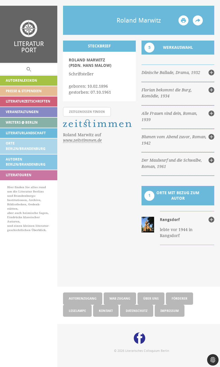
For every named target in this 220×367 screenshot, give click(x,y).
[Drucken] (183, 20)
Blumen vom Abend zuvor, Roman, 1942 (174, 140)
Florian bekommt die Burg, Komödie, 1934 (167, 93)
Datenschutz (137, 310)
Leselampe (77, 310)
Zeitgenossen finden (87, 111)
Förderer (179, 298)
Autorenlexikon (21, 80)
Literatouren (18, 175)
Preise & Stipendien (24, 91)
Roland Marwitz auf (82, 138)
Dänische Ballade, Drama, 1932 (171, 72)
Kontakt (106, 310)
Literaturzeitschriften (28, 101)
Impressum (169, 310)
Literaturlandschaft (26, 133)
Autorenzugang (83, 298)
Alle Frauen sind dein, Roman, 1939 (169, 116)
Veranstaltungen (22, 111)
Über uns (151, 298)
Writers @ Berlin (22, 122)
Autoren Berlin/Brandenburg (26, 162)
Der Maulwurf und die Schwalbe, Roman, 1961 (172, 163)
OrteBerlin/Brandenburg (26, 146)
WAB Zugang (119, 298)
